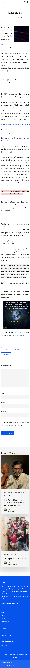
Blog (3, 625)
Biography (9, 492)
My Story (4, 615)
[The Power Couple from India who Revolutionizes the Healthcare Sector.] (15, 484)
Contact (4, 628)
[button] (27, 2)
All (15, 9)
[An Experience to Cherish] (15, 542)
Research (4, 618)
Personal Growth (9, 496)
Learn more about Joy (11, 603)
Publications (5, 622)
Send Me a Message (8, 641)
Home (3, 612)
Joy (3, 2)
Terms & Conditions (7, 666)
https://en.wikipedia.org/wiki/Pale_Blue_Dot (15, 124)
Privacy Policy (17, 666)
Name (3, 393)
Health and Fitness (19, 492)
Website (3, 411)
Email (3, 402)
